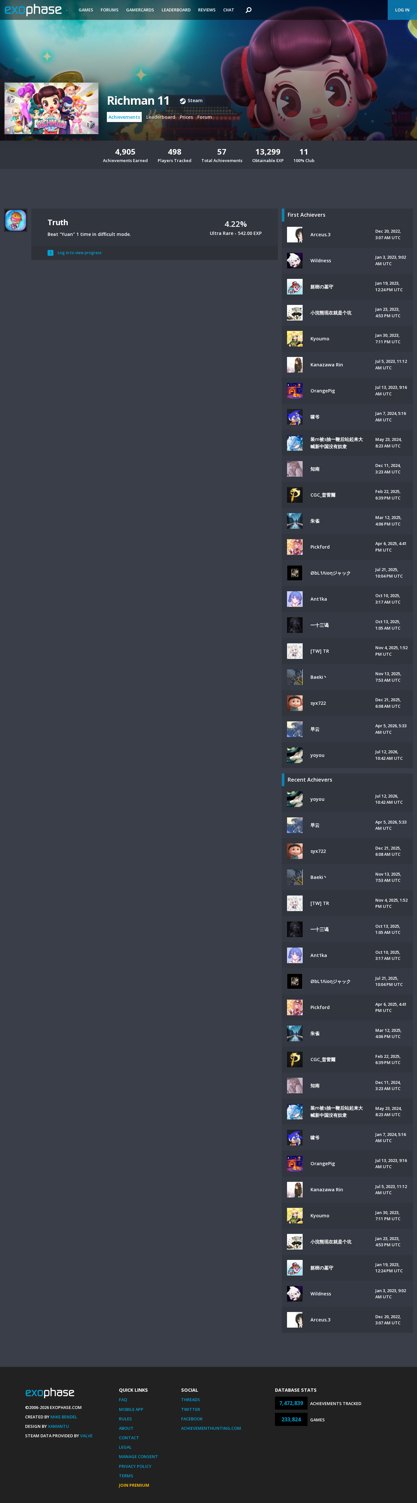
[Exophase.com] (37, 10)
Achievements (124, 117)
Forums (110, 10)
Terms (126, 1476)
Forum (204, 117)
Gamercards (140, 10)
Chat (228, 10)
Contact (129, 1438)
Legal (125, 1447)
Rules (125, 1419)
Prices (186, 117)
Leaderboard (176, 10)
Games (86, 10)
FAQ (123, 1399)
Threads (190, 1399)
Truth (58, 222)
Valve (86, 1436)
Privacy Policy (135, 1466)
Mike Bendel (63, 1417)
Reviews (207, 10)
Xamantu (58, 1426)
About (126, 1428)
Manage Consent (138, 1456)
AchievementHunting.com (211, 1428)
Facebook (192, 1419)
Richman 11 (138, 100)
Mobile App (131, 1409)
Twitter (190, 1409)
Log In (402, 10)
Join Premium (134, 1485)
